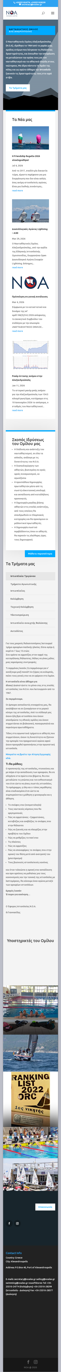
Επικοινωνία (45, 1207)
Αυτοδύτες (16, 630)
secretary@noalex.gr (25, 1279)
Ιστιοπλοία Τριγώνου (23, 576)
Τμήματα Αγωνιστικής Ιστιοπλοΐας (23, 587)
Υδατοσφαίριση (19, 614)
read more (17, 190)
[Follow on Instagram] (9, 1223)
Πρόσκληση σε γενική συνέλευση (30, 296)
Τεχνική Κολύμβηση (21, 606)
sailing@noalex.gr (45, 1279)
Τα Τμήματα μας (18, 88)
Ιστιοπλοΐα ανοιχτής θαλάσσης (29, 622)
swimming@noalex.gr (17, 1283)
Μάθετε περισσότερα (40, 553)
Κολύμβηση (16, 598)
